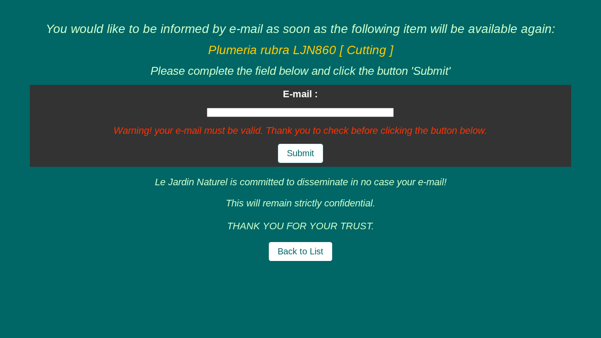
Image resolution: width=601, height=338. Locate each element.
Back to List (300, 251)
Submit (300, 153)
